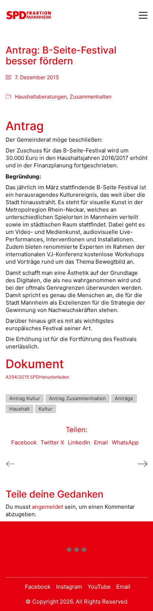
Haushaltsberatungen (41, 96)
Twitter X (52, 442)
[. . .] (76, 551)
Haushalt (19, 409)
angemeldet (47, 506)
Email (101, 442)
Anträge (124, 398)
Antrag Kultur (24, 398)
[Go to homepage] (29, 15)
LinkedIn (79, 442)
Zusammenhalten (90, 96)
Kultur (45, 409)
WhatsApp (125, 442)
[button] (143, 15)
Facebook (24, 442)
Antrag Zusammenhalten (77, 398)
